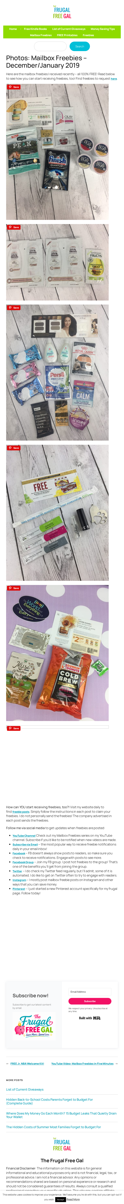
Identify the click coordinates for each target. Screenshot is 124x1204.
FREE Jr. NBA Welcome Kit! (27, 1063)
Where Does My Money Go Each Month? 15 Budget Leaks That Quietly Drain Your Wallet (61, 1115)
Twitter (17, 871)
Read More (73, 1199)
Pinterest (19, 889)
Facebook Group (23, 862)
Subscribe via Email (25, 844)
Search (79, 46)
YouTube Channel (24, 835)
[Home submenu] (20, 28)
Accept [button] (60, 1199)
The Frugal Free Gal (62, 1160)
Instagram (19, 880)
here (114, 78)
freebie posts (20, 812)
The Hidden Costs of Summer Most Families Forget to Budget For (53, 1127)
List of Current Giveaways (24, 1089)
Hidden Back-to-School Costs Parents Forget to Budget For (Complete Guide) (49, 1101)
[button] (34, 1027)
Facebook (19, 853)
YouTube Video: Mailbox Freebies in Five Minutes (82, 1063)
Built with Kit (90, 1018)
